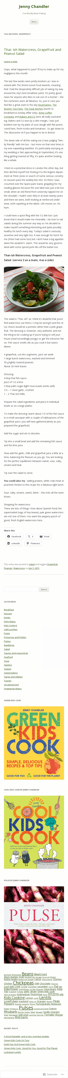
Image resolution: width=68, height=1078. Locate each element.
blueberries (30, 977)
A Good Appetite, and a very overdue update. (26, 1036)
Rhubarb (10, 1011)
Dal (56, 986)
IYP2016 (53, 994)
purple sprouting (41, 1009)
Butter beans (11, 979)
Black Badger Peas (14, 976)
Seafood (8, 657)
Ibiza (45, 994)
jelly (61, 994)
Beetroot (40, 974)
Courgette (32, 987)
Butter (53, 977)
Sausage (39, 1012)
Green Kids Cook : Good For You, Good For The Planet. (31, 1048)
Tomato (49, 1014)
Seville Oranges (51, 1012)
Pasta (7, 633)
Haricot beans (10, 994)
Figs (6, 991)
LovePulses (11, 1001)
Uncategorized (11, 684)
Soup (6, 660)
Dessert (8, 613)
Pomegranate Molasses (48, 1003)
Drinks (7, 617)
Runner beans (24, 1012)
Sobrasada (13, 1015)
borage (39, 977)
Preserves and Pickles (15, 637)
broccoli (46, 977)
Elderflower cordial (27, 989)
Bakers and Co (27, 116)
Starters (8, 664)
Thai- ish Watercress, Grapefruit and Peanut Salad (32, 51)
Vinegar (59, 1014)
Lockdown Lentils (12, 1052)
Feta (59, 989)
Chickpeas (23, 983)
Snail (6, 1015)
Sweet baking (10, 672)
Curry (51, 987)
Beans (28, 974)
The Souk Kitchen (33, 108)
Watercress (19, 568)
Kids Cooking (10, 625)
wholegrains (9, 1017)
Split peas (23, 1014)
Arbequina (16, 975)
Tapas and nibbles (13, 676)
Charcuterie (47, 979)
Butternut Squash (26, 979)
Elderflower (11, 989)
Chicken (8, 983)
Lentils (45, 997)
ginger (33, 991)
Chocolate (45, 983)
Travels (7, 680)
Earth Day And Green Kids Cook (19, 1044)
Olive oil (32, 1001)
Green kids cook (46, 991)
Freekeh (12, 991)
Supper (7, 668)
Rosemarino (44, 104)
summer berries (36, 1015)
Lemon (29, 998)
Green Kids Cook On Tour (16, 1040)
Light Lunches (10, 629)
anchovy (7, 975)
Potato (7, 1009)
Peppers (9, 1004)
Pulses (7, 641)
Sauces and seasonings (16, 653)
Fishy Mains (10, 621)
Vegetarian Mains (13, 688)
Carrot (37, 979)
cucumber (42, 986)
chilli (36, 983)
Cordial (24, 987)
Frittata (20, 991)
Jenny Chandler (34, 6)
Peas (56, 1001)
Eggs (60, 987)
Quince (53, 1008)
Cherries (57, 979)
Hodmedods (23, 994)
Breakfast (9, 609)
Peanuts (8, 568)
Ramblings (9, 645)
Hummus (36, 994)
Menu (34, 21)
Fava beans (50, 989)
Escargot (39, 989)
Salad (32, 564)
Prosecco (14, 1009)
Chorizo (54, 984)
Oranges (41, 1001)
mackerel (23, 1001)
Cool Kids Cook (12, 986)
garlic (27, 991)
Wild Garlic (21, 1017)
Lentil (36, 998)
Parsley (49, 1001)
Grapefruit (52, 564)
